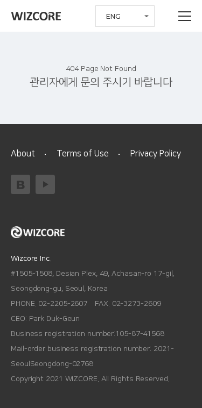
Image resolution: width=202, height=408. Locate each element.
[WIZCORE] (36, 16)
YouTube (45, 184)
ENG (113, 16)
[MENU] (184, 16)
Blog (20, 184)
